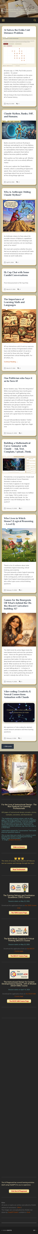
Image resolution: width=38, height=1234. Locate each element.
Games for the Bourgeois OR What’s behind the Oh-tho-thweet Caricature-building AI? (18, 604)
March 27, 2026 (10, 289)
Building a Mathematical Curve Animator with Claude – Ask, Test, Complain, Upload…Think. (17, 447)
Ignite (19, 5)
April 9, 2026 (10, 262)
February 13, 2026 (11, 681)
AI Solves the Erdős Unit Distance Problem (17, 31)
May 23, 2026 (10, 103)
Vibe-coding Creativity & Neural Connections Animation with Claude (17, 694)
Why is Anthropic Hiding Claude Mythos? (17, 193)
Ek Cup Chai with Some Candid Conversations (16, 274)
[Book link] (19, 774)
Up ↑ (34, 1230)
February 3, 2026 (11, 738)
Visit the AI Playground (19, 1191)
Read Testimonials (19, 869)
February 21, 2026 (11, 433)
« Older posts (8, 746)
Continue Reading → (11, 362)
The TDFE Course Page (19, 913)
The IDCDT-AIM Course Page (19, 1001)
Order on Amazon (19, 847)
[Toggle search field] (35, 20)
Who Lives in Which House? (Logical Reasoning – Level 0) (18, 521)
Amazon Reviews (15, 840)
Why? (19, 1207)
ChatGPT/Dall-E (13, 1212)
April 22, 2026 (10, 182)
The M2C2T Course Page (19, 956)
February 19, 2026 (11, 508)
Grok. (29, 1212)
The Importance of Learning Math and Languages (14, 302)
